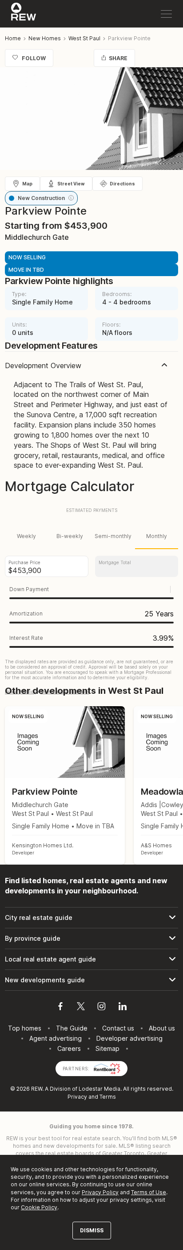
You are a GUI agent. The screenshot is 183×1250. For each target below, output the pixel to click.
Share (118, 58)
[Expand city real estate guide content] (91, 918)
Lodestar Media (99, 1088)
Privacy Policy (100, 1192)
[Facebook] (60, 1007)
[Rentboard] (107, 1068)
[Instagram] (101, 1007)
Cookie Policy (39, 1207)
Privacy (77, 1096)
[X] (81, 1007)
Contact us (118, 1028)
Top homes (24, 1028)
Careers (69, 1048)
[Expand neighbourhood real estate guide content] (91, 938)
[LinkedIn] (122, 1007)
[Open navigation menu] (166, 14)
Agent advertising (55, 1038)
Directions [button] (122, 183)
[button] (71, 197)
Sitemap (107, 1048)
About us (162, 1028)
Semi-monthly (113, 536)
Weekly (26, 536)
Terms (107, 1096)
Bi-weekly (69, 536)
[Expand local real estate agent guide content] (91, 959)
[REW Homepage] (23, 14)
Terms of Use (148, 1192)
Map (27, 183)
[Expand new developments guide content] (91, 980)
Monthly (156, 536)
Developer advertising (129, 1038)
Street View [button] (71, 183)
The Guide (72, 1028)
